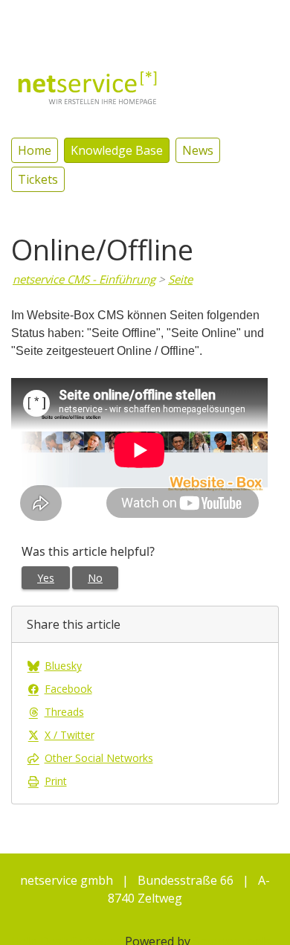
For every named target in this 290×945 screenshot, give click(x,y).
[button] (213, 18)
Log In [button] (261, 18)
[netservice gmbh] (87, 86)
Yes (45, 578)
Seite (180, 279)
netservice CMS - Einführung (84, 279)
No (95, 578)
